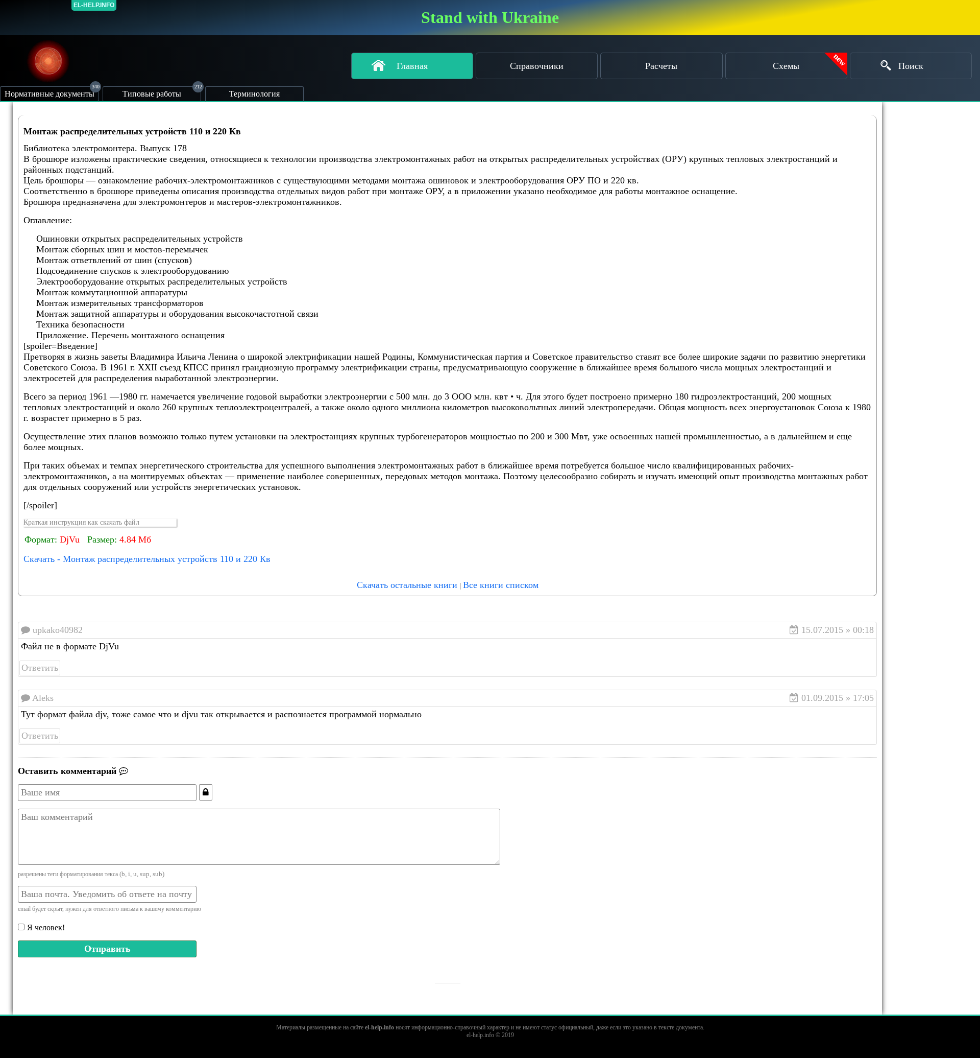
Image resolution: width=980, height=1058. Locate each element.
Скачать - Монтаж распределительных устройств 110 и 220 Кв (147, 559)
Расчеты (661, 66)
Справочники (537, 66)
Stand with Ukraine (490, 17)
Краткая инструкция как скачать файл (81, 522)
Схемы (786, 66)
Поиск (910, 66)
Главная (412, 66)
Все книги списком (500, 585)
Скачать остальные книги (407, 585)
